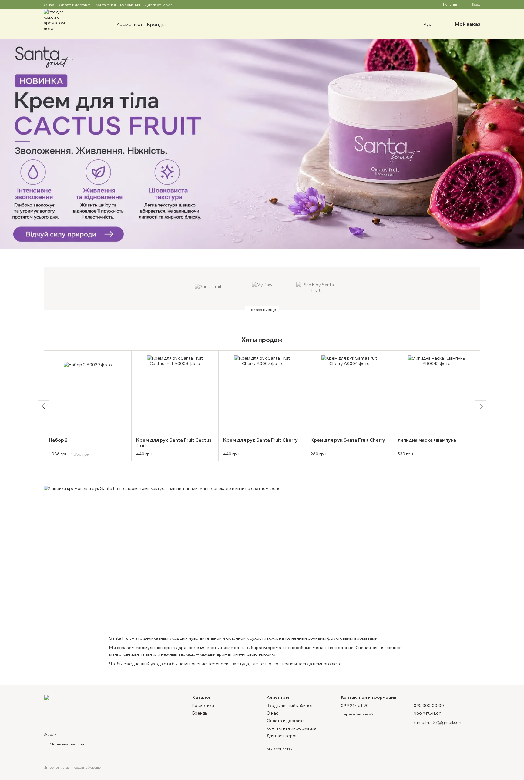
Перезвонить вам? (357, 714)
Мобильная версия (66, 744)
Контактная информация (118, 4)
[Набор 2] (88, 394)
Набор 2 (58, 440)
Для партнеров (158, 4)
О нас (49, 4)
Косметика (129, 24)
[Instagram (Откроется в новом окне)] (180, 4)
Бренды (156, 24)
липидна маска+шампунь (427, 440)
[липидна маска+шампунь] (436, 394)
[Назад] (43, 405)
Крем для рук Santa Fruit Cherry (260, 440)
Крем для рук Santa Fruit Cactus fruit (174, 442)
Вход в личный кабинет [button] (290, 705)
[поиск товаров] (176, 24)
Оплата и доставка (75, 4)
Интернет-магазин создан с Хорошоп (73, 767)
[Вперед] (480, 405)
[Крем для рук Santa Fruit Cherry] (262, 394)
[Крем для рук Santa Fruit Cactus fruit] (175, 394)
